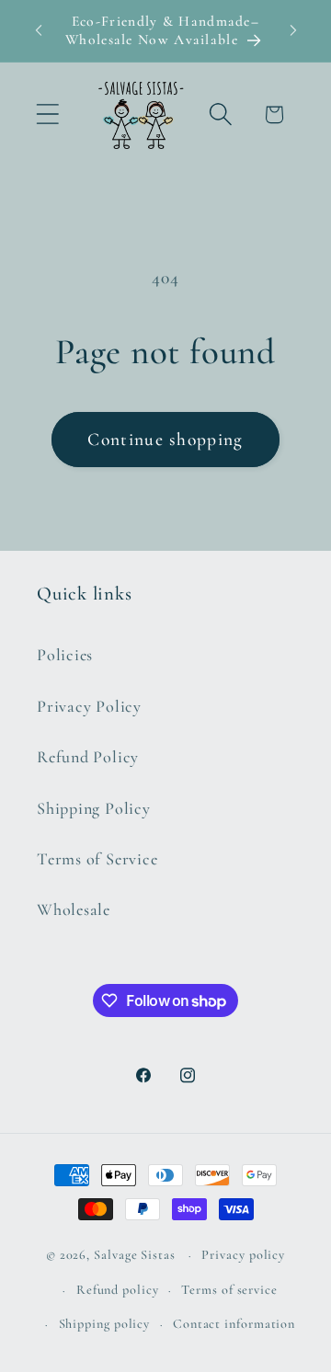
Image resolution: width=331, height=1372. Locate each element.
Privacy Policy (89, 706)
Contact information (234, 1324)
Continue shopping (165, 440)
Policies (65, 655)
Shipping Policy (94, 808)
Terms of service (229, 1290)
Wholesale (73, 909)
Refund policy (117, 1290)
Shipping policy (105, 1324)
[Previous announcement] (38, 30)
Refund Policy (88, 757)
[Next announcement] (293, 30)
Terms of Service (97, 859)
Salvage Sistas (135, 1255)
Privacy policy (243, 1255)
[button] (47, 114)
